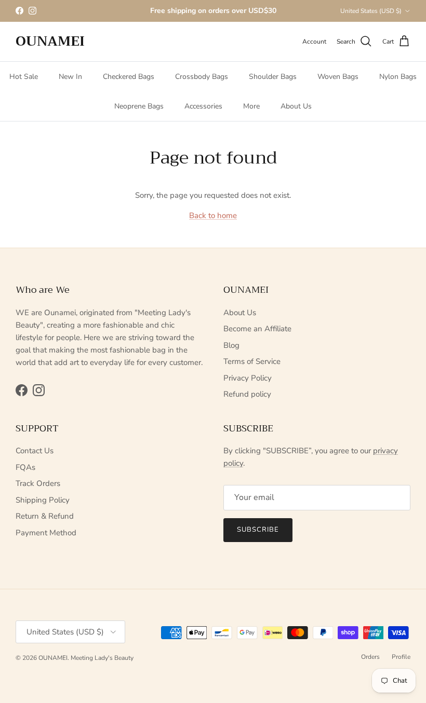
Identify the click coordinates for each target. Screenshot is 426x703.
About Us (296, 106)
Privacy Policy (247, 378)
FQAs (25, 467)
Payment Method (46, 533)
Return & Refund (45, 516)
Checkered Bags (128, 77)
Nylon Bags (398, 77)
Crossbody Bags (201, 77)
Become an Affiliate (257, 328)
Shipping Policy (43, 500)
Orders (370, 657)
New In (70, 77)
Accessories (203, 106)
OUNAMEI (53, 658)
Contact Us (35, 450)
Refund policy (247, 394)
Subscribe (258, 529)
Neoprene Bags (139, 106)
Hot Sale (23, 77)
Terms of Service (252, 361)
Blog (231, 345)
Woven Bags (337, 77)
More (251, 106)
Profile (401, 657)
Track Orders (38, 483)
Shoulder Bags (273, 77)
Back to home (213, 215)
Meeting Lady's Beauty (102, 658)
